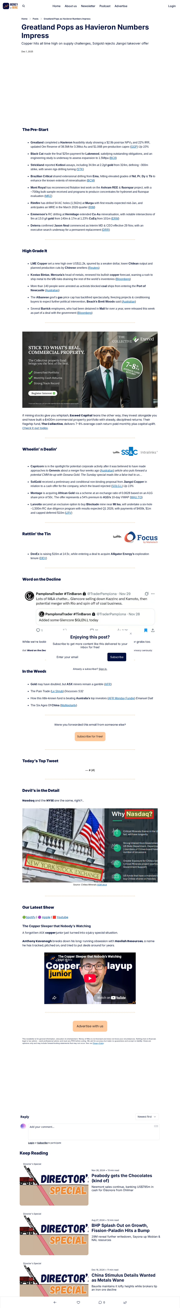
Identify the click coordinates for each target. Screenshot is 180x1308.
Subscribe (116, 657)
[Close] (130, 633)
